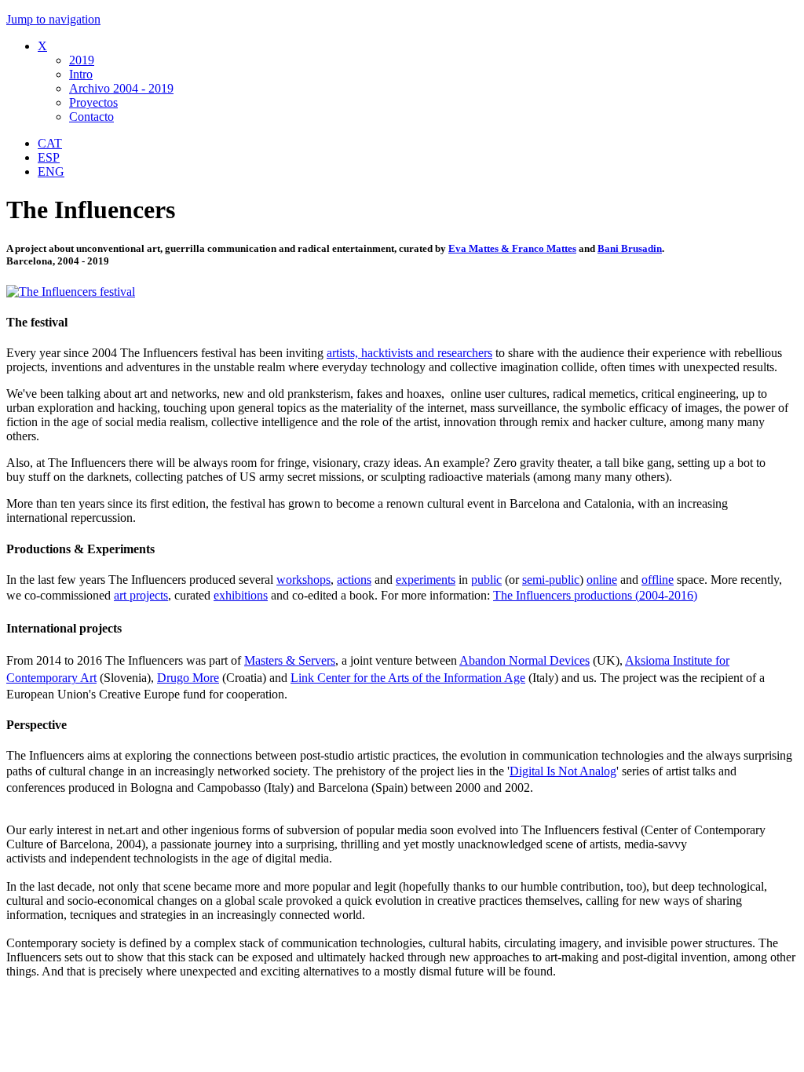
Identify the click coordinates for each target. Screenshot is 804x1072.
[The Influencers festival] (70, 291)
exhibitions (241, 595)
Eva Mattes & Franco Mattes (512, 248)
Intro (81, 74)
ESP (49, 157)
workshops (303, 579)
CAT (50, 143)
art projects (141, 595)
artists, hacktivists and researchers (409, 352)
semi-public (550, 579)
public (486, 579)
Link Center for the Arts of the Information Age (408, 677)
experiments (425, 579)
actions (354, 579)
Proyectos (93, 102)
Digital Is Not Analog (563, 771)
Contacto (91, 116)
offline (657, 579)
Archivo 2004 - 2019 (121, 88)
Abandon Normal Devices (524, 660)
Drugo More (188, 677)
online (602, 579)
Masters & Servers (289, 660)
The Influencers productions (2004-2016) (595, 595)
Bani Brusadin (630, 248)
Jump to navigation (53, 19)
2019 (81, 60)
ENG (51, 171)
